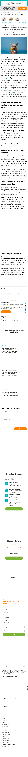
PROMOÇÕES (5, 740)
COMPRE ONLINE (6, 734)
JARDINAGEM (5, 732)
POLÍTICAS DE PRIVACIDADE (9, 744)
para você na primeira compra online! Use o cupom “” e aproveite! (8, 8)
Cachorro (4, 345)
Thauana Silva (14, 553)
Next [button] (26, 20)
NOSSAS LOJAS (5, 738)
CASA (3, 728)
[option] (3, 20)
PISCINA (4, 730)
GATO (3, 722)
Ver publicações (6, 311)
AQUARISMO (5, 726)
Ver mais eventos (14, 509)
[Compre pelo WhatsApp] (14, 688)
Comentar (20, 428)
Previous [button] (2, 20)
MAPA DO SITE (5, 746)
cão (6, 89)
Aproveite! (22, 8)
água (17, 92)
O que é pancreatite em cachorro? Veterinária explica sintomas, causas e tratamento (10, 395)
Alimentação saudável (9, 320)
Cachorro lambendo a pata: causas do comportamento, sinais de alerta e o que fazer (9, 350)
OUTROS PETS (5, 724)
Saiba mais (14, 558)
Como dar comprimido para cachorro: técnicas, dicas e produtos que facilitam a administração (10, 373)
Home (3, 718)
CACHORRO (5, 720)
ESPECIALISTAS (6, 742)
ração (12, 92)
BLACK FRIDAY (5, 736)
